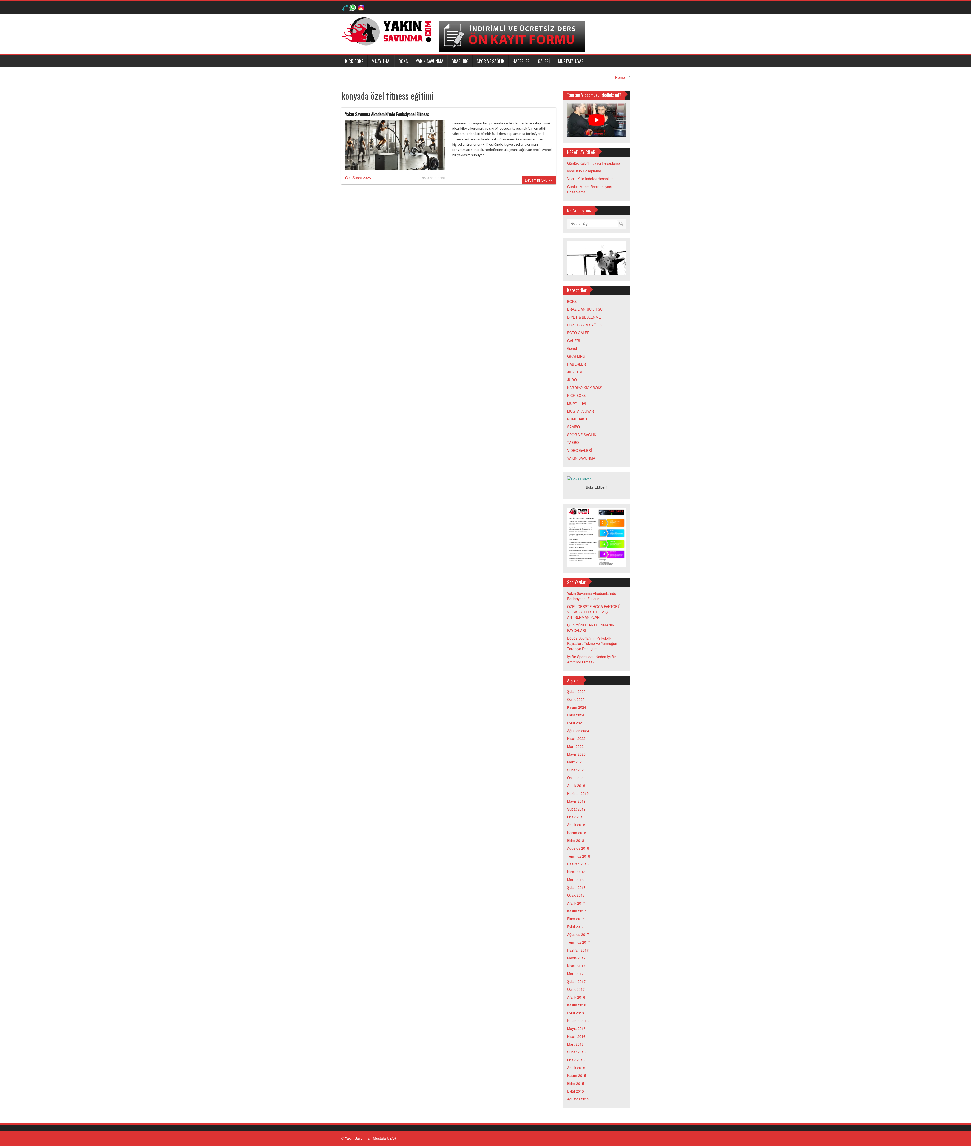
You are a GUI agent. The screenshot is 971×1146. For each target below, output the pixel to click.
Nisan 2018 (576, 871)
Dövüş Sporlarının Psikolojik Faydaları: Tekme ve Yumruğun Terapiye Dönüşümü (592, 643)
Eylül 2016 (575, 1012)
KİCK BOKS (354, 61)
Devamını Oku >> (539, 180)
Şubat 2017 (576, 981)
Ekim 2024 (575, 714)
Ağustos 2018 (578, 848)
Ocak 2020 (576, 777)
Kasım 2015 (576, 1075)
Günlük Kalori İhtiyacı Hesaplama (593, 163)
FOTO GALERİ (579, 332)
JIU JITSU (575, 371)
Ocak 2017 (576, 989)
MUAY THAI (381, 61)
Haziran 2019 (578, 793)
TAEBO (573, 442)
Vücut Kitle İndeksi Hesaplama (591, 178)
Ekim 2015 (575, 1083)
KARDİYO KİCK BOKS (584, 387)
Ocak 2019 (576, 816)
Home (620, 77)
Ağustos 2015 (578, 1099)
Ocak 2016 (576, 1059)
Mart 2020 (575, 762)
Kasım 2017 (576, 910)
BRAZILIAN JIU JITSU (585, 309)
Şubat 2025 (576, 691)
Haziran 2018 (578, 863)
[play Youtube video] (596, 120)
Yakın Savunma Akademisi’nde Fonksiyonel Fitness (387, 114)
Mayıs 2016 (576, 1028)
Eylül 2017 (575, 926)
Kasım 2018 (576, 832)
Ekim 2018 (575, 840)
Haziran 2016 (578, 1020)
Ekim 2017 (575, 918)
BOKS (403, 61)
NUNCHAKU (577, 418)
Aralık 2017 (576, 903)
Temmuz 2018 (578, 856)
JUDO (572, 379)
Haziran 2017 (578, 950)
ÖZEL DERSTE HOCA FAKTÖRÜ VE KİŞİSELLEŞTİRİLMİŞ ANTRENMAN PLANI (593, 612)
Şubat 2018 (576, 887)
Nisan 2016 (576, 1036)
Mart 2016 (575, 1044)
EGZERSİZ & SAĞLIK (584, 324)
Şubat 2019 (576, 809)
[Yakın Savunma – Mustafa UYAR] (388, 30)
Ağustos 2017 (578, 934)
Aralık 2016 (576, 997)
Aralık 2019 (576, 785)
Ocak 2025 (576, 699)
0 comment (436, 177)
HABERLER (521, 61)
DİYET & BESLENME (584, 317)
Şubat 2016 (576, 1051)
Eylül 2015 (575, 1091)
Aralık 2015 (576, 1067)
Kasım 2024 (576, 707)
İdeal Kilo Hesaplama (584, 170)
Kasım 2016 (576, 1004)
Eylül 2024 (575, 722)
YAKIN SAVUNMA (429, 61)
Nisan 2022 (576, 738)
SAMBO (573, 426)
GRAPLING (460, 61)
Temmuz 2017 (578, 942)
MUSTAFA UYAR (571, 61)
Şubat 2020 (576, 769)
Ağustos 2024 (578, 730)
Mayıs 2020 (576, 754)
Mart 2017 (575, 973)
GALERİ (544, 61)
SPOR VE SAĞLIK (490, 61)
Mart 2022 (575, 746)
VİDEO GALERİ (579, 450)
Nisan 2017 (576, 965)
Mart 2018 (575, 879)
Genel (572, 348)
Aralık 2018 (576, 824)
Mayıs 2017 (576, 957)
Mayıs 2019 (576, 801)
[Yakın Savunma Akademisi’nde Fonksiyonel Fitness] (395, 147)
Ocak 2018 (576, 895)
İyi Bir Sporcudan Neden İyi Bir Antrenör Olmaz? (591, 659)
